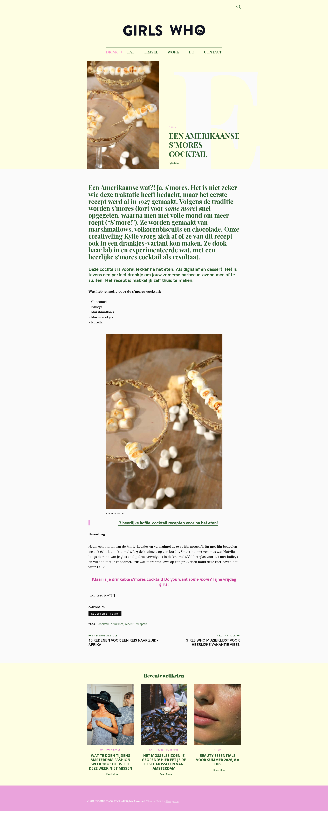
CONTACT (213, 51)
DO (191, 51)
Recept (129, 624)
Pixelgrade (172, 801)
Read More (112, 774)
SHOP (217, 749)
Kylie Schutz (175, 163)
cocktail (103, 624)
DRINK (112, 51)
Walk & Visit (113, 749)
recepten (141, 624)
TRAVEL (151, 51)
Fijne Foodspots (168, 749)
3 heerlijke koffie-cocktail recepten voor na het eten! (168, 522)
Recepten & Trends (105, 613)
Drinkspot (117, 624)
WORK (173, 51)
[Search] (238, 7)
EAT (130, 51)
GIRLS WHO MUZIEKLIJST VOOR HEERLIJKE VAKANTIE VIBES (213, 642)
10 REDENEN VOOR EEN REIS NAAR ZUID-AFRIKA (123, 642)
